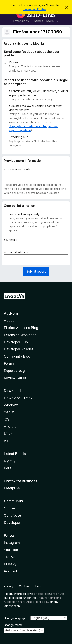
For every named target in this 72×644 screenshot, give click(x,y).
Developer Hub (16, 342)
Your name (11, 240)
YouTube (11, 550)
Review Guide (15, 378)
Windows (11, 405)
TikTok (9, 557)
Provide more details (17, 169)
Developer (12, 522)
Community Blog (17, 356)
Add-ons (11, 313)
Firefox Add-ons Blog (21, 328)
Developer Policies (18, 349)
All (6, 441)
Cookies (24, 586)
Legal (38, 586)
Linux (8, 434)
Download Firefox (18, 398)
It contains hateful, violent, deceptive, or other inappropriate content (38, 93)
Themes (37, 21)
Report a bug (14, 371)
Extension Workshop (20, 335)
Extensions (21, 21)
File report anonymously (24, 214)
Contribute (12, 515)
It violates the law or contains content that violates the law (35, 108)
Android (10, 426)
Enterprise (12, 488)
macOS (9, 412)
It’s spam (14, 62)
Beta (7, 468)
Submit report (36, 271)
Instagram (12, 543)
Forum (9, 363)
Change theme (13, 625)
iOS (6, 419)
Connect (10, 508)
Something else (18, 137)
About (9, 321)
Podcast (10, 571)
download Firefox (34, 9)
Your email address (17, 252)
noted (40, 593)
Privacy (8, 586)
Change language (15, 618)
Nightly (9, 461)
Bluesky (10, 564)
